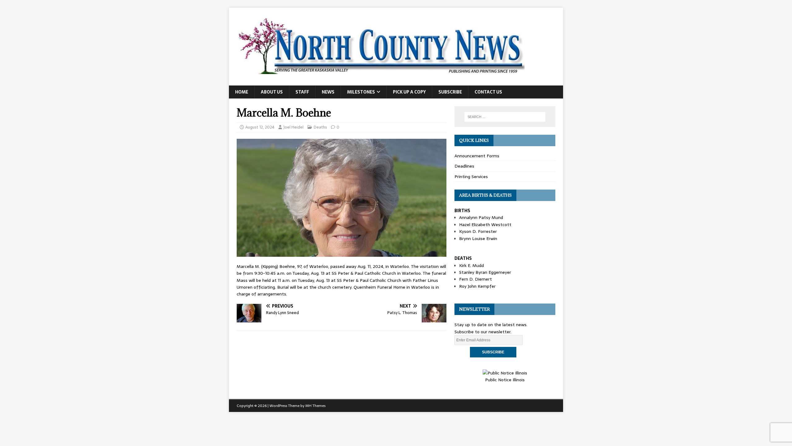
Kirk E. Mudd (471, 265)
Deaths (320, 127)
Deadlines (464, 166)
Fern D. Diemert (475, 279)
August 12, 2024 (259, 127)
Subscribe (450, 92)
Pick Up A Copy (409, 92)
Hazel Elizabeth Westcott (485, 224)
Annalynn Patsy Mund (481, 217)
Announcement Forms (476, 155)
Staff (302, 92)
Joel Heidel (293, 127)
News (328, 92)
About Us (272, 92)
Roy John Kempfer (477, 286)
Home (241, 92)
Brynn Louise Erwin (478, 238)
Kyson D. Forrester (478, 231)
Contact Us (488, 92)
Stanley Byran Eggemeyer (485, 272)
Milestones (361, 92)
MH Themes (315, 406)
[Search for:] (504, 117)
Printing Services (471, 176)
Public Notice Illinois (505, 379)
